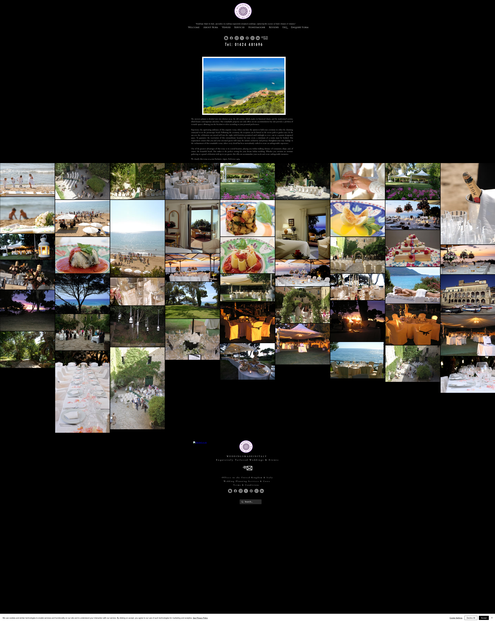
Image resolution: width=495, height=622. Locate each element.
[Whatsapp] (252, 38)
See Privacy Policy (200, 618)
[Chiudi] (491, 618)
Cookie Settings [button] (456, 618)
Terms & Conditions (246, 485)
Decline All (471, 618)
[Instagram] (237, 38)
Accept (484, 618)
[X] (242, 38)
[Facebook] (231, 38)
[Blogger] (226, 38)
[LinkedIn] (258, 38)
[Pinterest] (247, 38)
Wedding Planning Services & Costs (247, 481)
